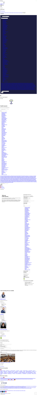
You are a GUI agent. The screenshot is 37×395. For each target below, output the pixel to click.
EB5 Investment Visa (5, 54)
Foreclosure (4, 75)
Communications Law (5, 27)
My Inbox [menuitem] (7, 12)
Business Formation (13, 83)
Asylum (3, 146)
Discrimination (28, 84)
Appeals (3, 65)
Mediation (4, 67)
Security (20, 390)
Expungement (4, 37)
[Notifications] (1, 6)
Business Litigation (5, 26)
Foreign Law (4, 49)
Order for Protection (5, 47)
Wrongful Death (4, 73)
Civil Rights (4, 32)
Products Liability (5, 71)
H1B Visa (4, 55)
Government (26, 86)
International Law (5, 59)
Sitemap (24, 390)
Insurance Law (4, 56)
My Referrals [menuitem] (10, 12)
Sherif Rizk (2, 314)
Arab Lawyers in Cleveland (32, 387)
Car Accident (4, 69)
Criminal (33, 84)
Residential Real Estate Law (6, 76)
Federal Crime (4, 38)
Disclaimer (18, 390)
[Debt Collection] (27, 272)
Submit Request (27, 277)
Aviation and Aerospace (5, 25)
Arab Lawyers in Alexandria (7, 387)
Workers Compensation (5, 63)
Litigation (9, 88)
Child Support (27, 85)
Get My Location (25, 197)
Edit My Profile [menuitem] (4, 12)
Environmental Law (5, 29)
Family (3, 43)
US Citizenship (3, 148)
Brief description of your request (27, 194)
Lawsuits (2, 88)
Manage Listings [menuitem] (14, 12)
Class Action (4, 66)
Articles (1, 4)
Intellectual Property (5, 57)
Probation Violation (5, 40)
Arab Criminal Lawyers (19, 386)
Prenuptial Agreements (3, 86)
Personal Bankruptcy (5, 22)
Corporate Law (27, 83)
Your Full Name (26, 198)
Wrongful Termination (5, 64)
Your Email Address (26, 201)
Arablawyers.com (2, 3)
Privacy (3, 34)
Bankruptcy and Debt (5, 19)
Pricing (4, 390)
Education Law (4, 42)
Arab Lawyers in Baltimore (20, 387)
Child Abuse (20, 85)
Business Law (4, 23)
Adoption (4, 44)
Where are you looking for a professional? (29, 196)
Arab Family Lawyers (29, 386)
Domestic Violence (5, 36)
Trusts (3, 81)
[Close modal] (1, 336)
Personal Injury (4, 68)
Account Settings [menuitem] (20, 12)
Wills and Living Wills (4, 174)
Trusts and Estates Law (15, 89)
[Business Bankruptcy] (27, 271)
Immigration (4, 53)
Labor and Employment (5, 60)
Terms (16, 390)
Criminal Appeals (5, 35)
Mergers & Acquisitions (18, 84)
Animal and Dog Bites (19, 88)
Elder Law (4, 78)
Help (10, 390)
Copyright (3, 150)
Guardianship (4, 79)
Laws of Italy (4, 51)
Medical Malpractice (27, 88)
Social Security (21, 87)
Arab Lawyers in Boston (26, 387)
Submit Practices (25, 275)
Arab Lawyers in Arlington (14, 387)
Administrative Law (5, 52)
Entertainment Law (5, 28)
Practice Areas (25, 203)
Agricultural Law (5, 24)
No (2, 98)
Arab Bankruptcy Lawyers (7, 386)
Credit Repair (3, 113)
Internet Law (4, 30)
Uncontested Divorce (5, 48)
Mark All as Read (2, 9)
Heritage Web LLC (5, 393)
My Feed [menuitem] (1, 12)
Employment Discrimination (6, 61)
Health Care (7, 84)
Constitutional (25, 84)
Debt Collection (4, 21)
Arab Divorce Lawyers (24, 386)
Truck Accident (4, 72)
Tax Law (4, 77)
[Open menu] (1, 0)
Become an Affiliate (8, 390)
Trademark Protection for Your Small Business (5, 362)
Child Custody (4, 45)
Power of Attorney (26, 89)
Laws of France (4, 50)
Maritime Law (4, 31)
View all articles (2, 366)
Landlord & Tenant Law (14, 181)
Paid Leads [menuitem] (17, 12)
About (1, 390)
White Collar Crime (5, 41)
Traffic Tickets (3, 133)
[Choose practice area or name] (8, 109)
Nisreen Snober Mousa (3, 329)
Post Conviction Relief (5, 39)
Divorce (30, 85)
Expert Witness (13, 85)
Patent (3, 58)
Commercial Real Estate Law (6, 74)
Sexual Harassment (5, 62)
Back (24, 277)
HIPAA (22, 390)
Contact (3, 390)
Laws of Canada (16, 86)
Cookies (14, 390)
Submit (24, 276)
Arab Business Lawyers (13, 386)
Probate (3, 80)
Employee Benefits (6, 87)
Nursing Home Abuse (32, 88)
